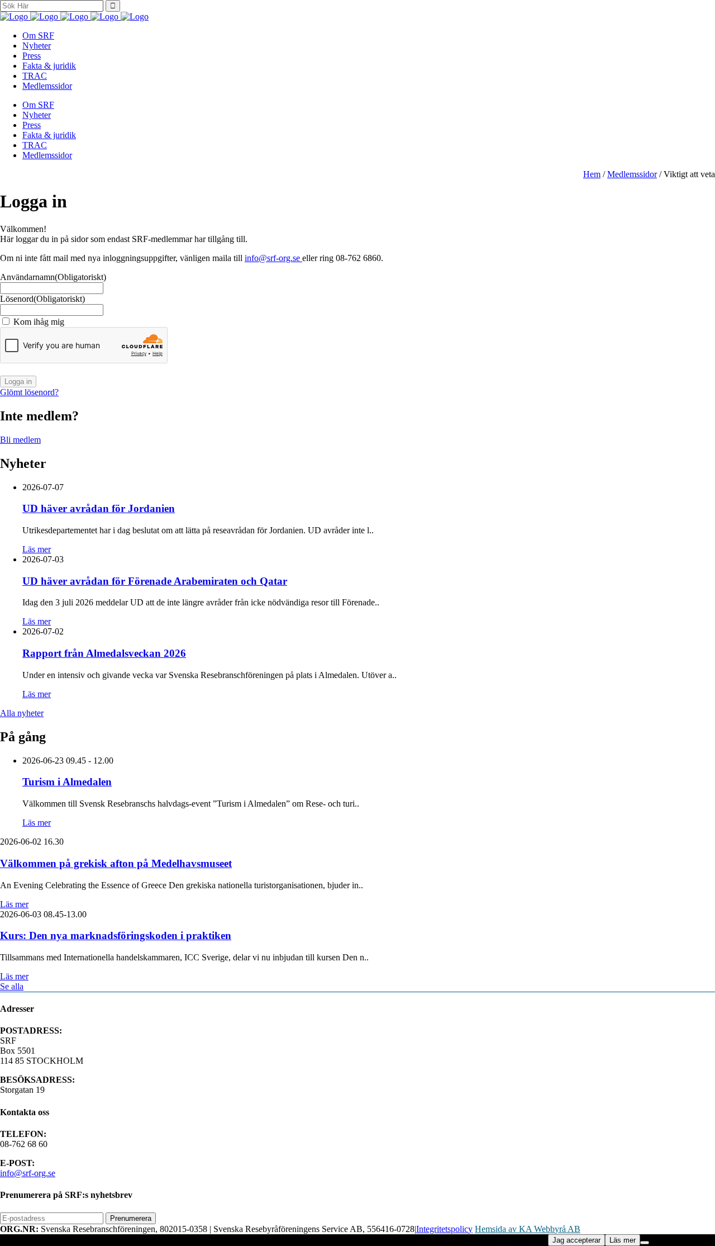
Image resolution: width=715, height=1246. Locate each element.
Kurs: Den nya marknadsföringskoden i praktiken (115, 935)
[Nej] (644, 1242)
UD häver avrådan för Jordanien (98, 508)
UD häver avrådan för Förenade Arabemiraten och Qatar (154, 581)
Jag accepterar (576, 1240)
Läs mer (36, 549)
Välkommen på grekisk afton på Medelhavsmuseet (116, 863)
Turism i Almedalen (67, 782)
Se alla (11, 986)
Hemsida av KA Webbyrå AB (527, 1229)
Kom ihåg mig (38, 321)
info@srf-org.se (273, 258)
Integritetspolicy (444, 1229)
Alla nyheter (22, 713)
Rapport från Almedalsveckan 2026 (104, 653)
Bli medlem (20, 439)
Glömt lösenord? (29, 392)
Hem (591, 174)
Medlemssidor (632, 174)
